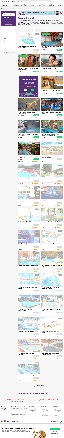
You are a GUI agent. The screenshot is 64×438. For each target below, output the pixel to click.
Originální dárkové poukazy (33, 411)
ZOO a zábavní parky (15, 5)
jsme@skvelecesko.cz (49, 399)
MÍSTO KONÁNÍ (4, 32)
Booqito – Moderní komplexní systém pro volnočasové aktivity (45, 411)
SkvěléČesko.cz (3, 8)
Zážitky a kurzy (51, 5)
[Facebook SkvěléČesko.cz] (2, 409)
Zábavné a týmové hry (5, 5)
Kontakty (55, 409)
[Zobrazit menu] (62, 1)
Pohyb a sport (32, 5)
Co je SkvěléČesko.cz (32, 409)
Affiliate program (44, 414)
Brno (4, 18)
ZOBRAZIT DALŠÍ (40, 385)
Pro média (55, 415)
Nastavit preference (54, 433)
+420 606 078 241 (15, 399)
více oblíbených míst (8, 24)
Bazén (29, 8)
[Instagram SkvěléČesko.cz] (5, 409)
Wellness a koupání (24, 5)
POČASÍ (3, 27)
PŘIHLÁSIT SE (55, 1)
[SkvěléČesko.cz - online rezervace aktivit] (8, 1)
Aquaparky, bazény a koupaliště (21, 8)
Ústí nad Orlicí (9, 22)
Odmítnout (55, 431)
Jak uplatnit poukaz (32, 410)
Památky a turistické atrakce (42, 5)
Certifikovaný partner (45, 415)
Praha (4, 22)
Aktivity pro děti (59, 5)
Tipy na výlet (31, 414)
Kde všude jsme (56, 408)
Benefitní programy (32, 408)
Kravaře (33, 8)
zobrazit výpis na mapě (10, 52)
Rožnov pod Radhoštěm (7, 20)
